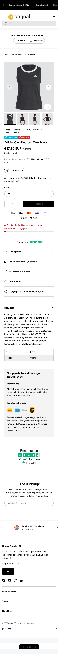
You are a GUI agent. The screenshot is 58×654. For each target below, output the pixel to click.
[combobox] (29, 23)
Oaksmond (30, 623)
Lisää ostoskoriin (38, 204)
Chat (8, 571)
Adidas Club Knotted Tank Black (23, 54)
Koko (6, 188)
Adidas (7, 130)
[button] (54, 17)
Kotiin (7, 54)
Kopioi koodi (37, 40)
